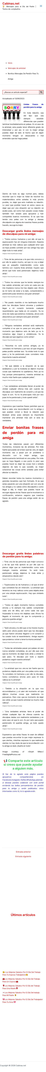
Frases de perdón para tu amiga (15, 253)
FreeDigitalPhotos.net (11, 754)
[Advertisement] (23, 36)
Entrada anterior (23, 852)
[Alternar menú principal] (41, 6)
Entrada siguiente (23, 856)
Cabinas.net (10, 3)
